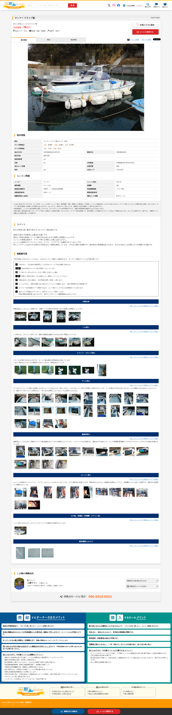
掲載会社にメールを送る (138, 586)
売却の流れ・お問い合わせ (62, 693)
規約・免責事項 (26, 702)
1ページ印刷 (135, 40)
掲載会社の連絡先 (70, 711)
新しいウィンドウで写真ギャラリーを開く (144, 306)
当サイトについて (14, 702)
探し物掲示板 (129, 693)
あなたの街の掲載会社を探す (98, 693)
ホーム (4, 702)
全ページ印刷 (146, 40)
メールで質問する (106, 711)
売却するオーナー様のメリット (63, 691)
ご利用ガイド (129, 691)
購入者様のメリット (96, 691)
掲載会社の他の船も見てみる (136, 581)
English (139, 5)
